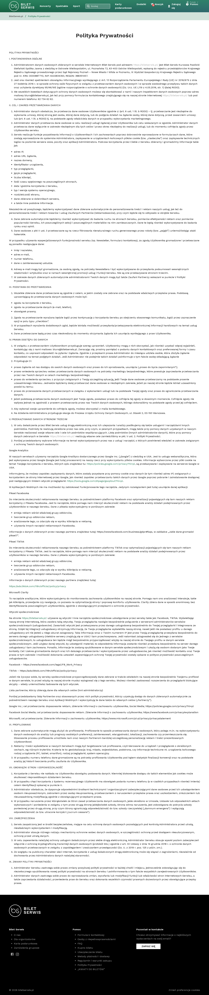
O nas (17, 934)
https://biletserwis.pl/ (145, 64)
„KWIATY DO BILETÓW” (91, 969)
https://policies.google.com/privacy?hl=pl (111, 463)
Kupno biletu (85, 947)
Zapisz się (148, 946)
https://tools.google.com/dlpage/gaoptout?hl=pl (95, 481)
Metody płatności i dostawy (94, 956)
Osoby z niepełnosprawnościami (97, 939)
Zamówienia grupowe (26, 947)
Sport (76, 6)
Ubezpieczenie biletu (90, 952)
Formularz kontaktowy (91, 934)
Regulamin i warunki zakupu (95, 960)
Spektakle (62, 6)
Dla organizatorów (24, 939)
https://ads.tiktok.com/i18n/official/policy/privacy (37, 586)
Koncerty (45, 6)
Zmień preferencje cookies (184, 990)
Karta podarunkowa (25, 943)
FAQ (80, 943)
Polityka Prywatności (90, 964)
